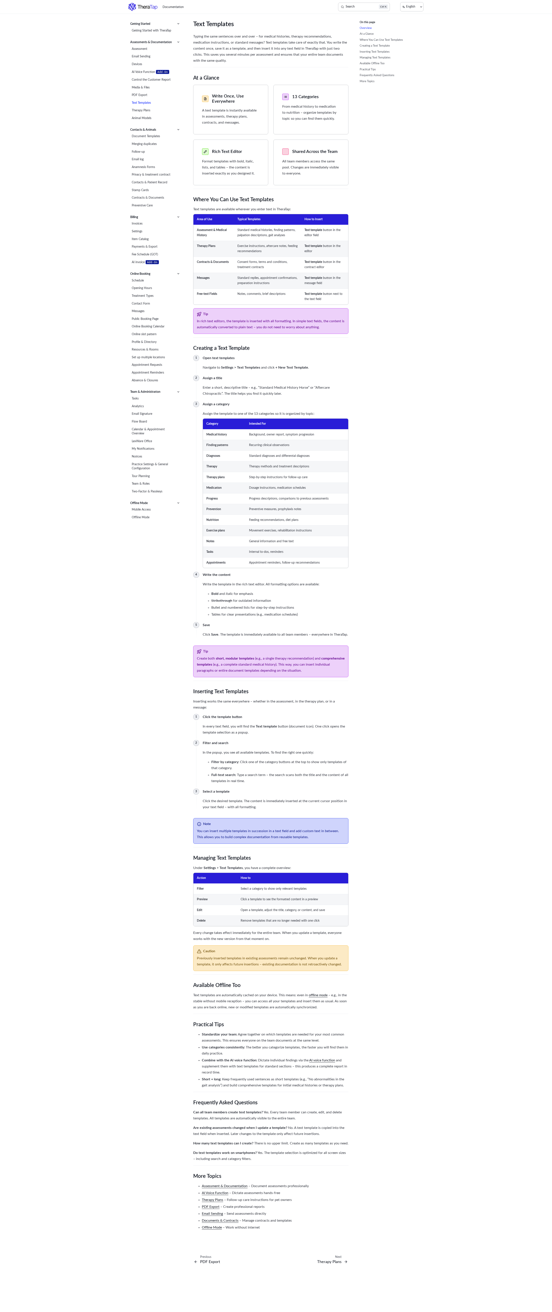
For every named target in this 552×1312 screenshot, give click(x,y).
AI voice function (322, 1060)
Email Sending (212, 1213)
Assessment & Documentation (225, 1186)
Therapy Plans (212, 1200)
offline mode (318, 995)
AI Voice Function (215, 1193)
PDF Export (211, 1206)
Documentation (173, 7)
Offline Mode (212, 1227)
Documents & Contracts (220, 1220)
